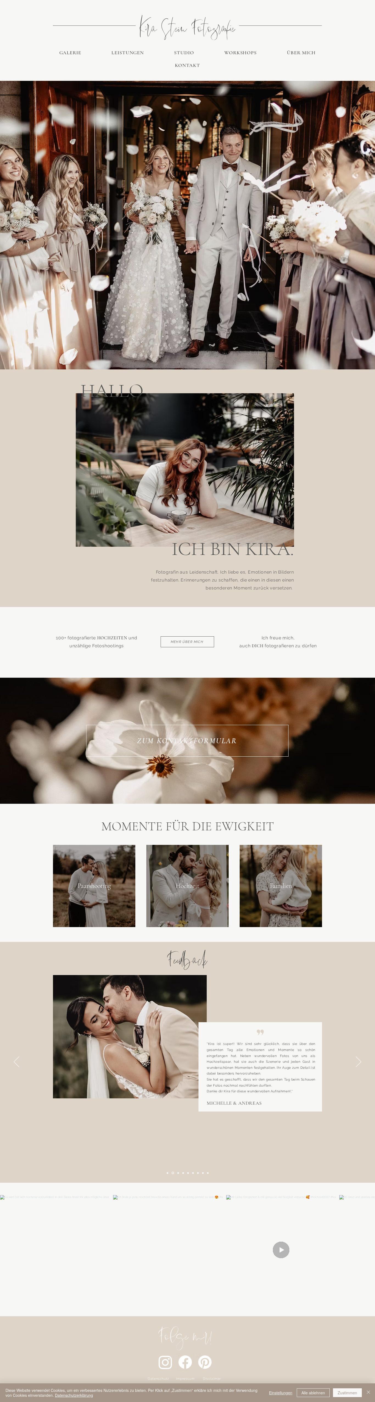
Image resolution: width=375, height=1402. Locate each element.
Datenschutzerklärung (74, 1395)
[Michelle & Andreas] (172, 1173)
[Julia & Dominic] (193, 1173)
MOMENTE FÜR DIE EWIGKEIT (187, 826)
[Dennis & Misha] (198, 1173)
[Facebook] (185, 1362)
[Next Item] (363, 1250)
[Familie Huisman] (188, 1173)
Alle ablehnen (313, 1392)
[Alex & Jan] (208, 1173)
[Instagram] (165, 1362)
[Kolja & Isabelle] (183, 1173)
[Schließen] (368, 1393)
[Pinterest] (205, 1362)
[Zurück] (16, 1062)
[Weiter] (358, 1062)
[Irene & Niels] (178, 1173)
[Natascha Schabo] (167, 1173)
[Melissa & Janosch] (203, 1173)
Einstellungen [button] (280, 1392)
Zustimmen (347, 1392)
